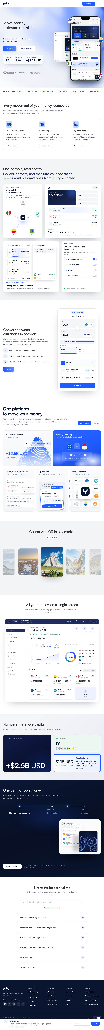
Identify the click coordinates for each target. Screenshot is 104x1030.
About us (50, 992)
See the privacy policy (18, 1026)
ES (95, 1018)
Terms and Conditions (92, 996)
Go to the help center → (52, 908)
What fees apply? (51, 957)
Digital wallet (32, 997)
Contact (69, 996)
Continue (77, 386)
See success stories (81, 146)
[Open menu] (98, 3)
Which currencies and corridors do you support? (51, 927)
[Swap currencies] (78, 329)
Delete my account (91, 1004)
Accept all (95, 1023)
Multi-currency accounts (33, 993)
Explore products (26, 49)
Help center (70, 992)
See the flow (12, 146)
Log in (68, 1000)
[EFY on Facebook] (23, 1004)
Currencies (32, 1005)
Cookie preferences (28, 1018)
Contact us (10, 49)
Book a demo (84, 423)
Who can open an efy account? (51, 917)
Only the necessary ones (82, 1023)
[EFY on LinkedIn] (9, 1004)
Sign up (8, 369)
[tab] (19, 811)
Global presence (52, 1000)
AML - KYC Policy (91, 1000)
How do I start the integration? (51, 937)
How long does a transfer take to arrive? (51, 947)
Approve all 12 (52, 506)
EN (99, 1018)
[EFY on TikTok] (18, 1004)
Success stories (52, 1004)
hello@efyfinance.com (16, 1018)
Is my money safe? (51, 967)
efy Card (31, 1001)
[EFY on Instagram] (5, 1004)
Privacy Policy (89, 992)
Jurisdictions (51, 996)
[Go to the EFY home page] (6, 3)
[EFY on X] (14, 1004)
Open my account (12, 866)
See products (45, 146)
